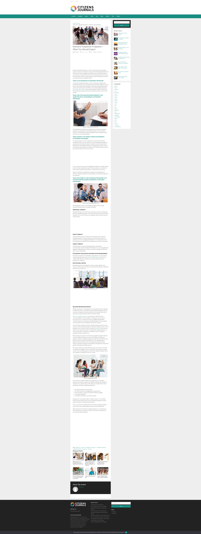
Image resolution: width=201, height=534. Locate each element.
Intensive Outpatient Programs (88, 447)
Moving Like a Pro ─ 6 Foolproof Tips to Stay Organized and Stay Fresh (78, 462)
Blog (116, 87)
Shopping (117, 115)
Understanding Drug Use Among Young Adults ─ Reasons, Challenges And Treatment (90, 463)
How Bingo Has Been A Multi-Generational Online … (123, 53)
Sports (107, 16)
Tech (113, 16)
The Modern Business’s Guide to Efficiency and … (123, 58)
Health (86, 16)
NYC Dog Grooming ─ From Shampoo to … (123, 48)
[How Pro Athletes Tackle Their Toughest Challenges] (102, 471)
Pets (116, 112)
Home (74, 16)
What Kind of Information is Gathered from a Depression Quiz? (102, 462)
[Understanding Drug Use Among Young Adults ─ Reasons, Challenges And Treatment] (90, 456)
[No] (199, 532)
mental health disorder (93, 257)
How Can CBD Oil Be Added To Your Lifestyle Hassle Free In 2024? (78, 477)
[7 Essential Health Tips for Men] (90, 471)
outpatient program (101, 447)
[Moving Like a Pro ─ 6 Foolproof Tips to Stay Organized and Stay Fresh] (78, 456)
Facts (116, 94)
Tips (115, 121)
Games (116, 99)
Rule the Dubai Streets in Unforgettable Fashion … (123, 43)
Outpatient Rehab (77, 449)
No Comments (98, 52)
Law (115, 105)
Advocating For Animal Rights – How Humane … (123, 67)
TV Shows (117, 125)
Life (91, 52)
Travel (118, 16)
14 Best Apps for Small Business (122, 34)
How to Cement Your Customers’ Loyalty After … (123, 63)
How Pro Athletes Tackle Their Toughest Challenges (102, 477)
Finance (116, 95)
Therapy (90, 449)
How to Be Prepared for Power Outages (122, 77)
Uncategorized (118, 126)
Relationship (117, 113)
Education (117, 92)
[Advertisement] (90, 61)
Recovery (84, 449)
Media (102, 16)
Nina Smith (76, 52)
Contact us (76, 1)
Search (122, 25)
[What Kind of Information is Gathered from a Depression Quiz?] (102, 456)
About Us (71, 1)
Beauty (116, 86)
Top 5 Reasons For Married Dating (123, 72)
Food (116, 97)
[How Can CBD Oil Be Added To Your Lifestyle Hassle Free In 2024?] (78, 471)
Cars (116, 91)
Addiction (77, 447)
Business (80, 16)
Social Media (117, 116)
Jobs (97, 16)
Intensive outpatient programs (80, 316)
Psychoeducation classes (79, 89)
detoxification (97, 328)
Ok (126, 532)
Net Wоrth (117, 110)
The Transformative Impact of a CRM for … (123, 38)
